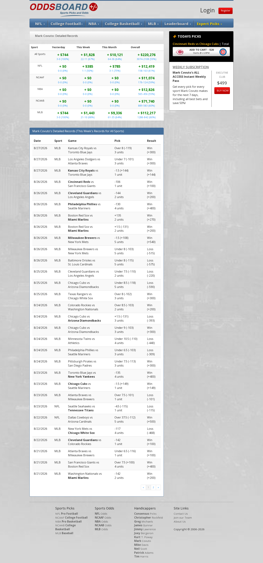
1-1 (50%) (87, 70)
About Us (180, 521)
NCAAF (71, 517)
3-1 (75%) (114, 70)
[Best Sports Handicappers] (64, 9)
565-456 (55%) (146, 94)
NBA (92, 23)
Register (225, 10)
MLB (152, 23)
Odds (101, 513)
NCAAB (65, 527)
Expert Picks (208, 23)
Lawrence (145, 529)
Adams (144, 552)
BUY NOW (223, 90)
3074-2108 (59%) (146, 59)
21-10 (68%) (88, 117)
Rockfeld (148, 517)
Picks (145, 513)
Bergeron (143, 533)
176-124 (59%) (146, 82)
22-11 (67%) (88, 59)
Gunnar (143, 525)
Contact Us (181, 513)
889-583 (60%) (146, 105)
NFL (39, 23)
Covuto (142, 541)
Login (207, 10)
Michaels (143, 521)
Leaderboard (176, 23)
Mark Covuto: (44, 36)
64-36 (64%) (115, 59)
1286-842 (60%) (146, 117)
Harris (141, 556)
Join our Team (183, 517)
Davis (141, 545)
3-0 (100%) (63, 59)
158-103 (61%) (146, 70)
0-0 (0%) (63, 70)
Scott (140, 548)
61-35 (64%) (115, 117)
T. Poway (143, 537)
